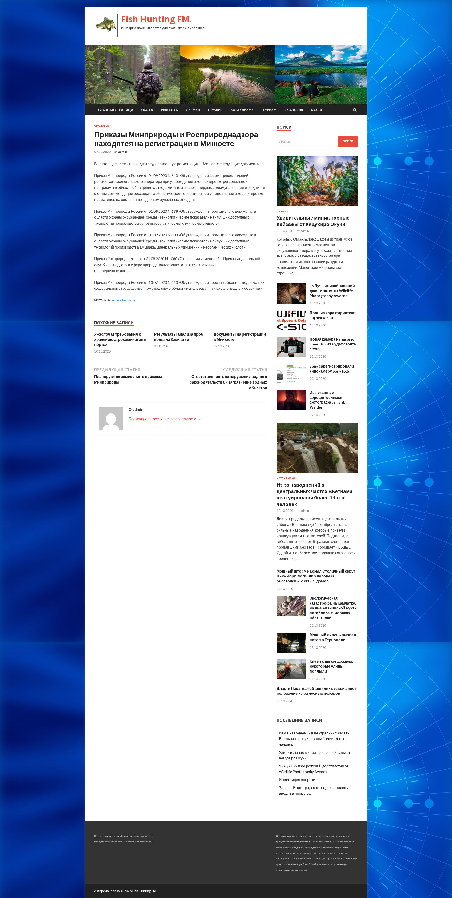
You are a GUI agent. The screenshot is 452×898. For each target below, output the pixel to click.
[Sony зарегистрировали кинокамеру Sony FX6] (291, 382)
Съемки (193, 110)
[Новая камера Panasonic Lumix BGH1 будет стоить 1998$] (291, 355)
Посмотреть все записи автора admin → (165, 419)
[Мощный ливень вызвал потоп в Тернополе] (291, 651)
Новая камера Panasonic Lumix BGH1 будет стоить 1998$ (333, 344)
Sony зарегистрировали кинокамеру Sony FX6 (332, 368)
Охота (147, 110)
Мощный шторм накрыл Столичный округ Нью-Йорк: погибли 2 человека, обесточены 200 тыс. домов (316, 576)
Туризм (269, 110)
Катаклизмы (242, 110)
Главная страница (115, 110)
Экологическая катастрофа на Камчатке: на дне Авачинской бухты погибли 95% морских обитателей (334, 608)
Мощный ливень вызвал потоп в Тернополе (333, 637)
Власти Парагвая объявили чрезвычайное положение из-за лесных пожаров (317, 690)
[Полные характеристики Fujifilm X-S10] (291, 329)
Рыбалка (169, 110)
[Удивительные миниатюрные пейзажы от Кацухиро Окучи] (317, 207)
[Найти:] (317, 141)
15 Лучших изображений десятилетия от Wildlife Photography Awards (332, 290)
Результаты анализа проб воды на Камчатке (178, 337)
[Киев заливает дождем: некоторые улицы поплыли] (291, 678)
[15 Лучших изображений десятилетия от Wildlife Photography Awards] (291, 302)
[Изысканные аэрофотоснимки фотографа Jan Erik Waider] (291, 409)
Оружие (215, 110)
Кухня (316, 110)
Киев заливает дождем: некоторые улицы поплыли (331, 666)
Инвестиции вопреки (297, 779)
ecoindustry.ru (123, 300)
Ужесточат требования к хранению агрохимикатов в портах (120, 339)
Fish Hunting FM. (156, 19)
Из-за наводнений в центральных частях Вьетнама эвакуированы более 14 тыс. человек (314, 738)
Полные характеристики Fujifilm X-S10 (332, 315)
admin (122, 152)
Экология (293, 110)
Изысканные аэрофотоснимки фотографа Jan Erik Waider (327, 399)
